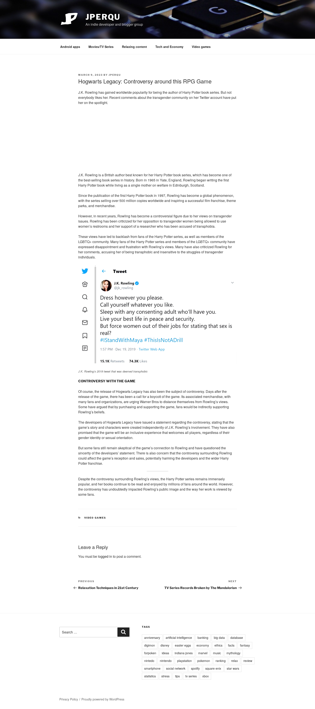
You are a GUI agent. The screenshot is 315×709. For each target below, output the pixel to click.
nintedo (149, 661)
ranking (221, 661)
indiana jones (184, 653)
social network (175, 668)
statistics (150, 676)
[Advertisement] (157, 140)
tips (177, 676)
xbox (205, 676)
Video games (201, 46)
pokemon (203, 661)
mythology (233, 653)
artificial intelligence (179, 637)
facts (231, 645)
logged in (105, 556)
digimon (149, 645)
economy (202, 645)
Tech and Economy (169, 46)
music (217, 653)
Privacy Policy (68, 699)
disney (164, 645)
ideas (165, 653)
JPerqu (103, 17)
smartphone (152, 668)
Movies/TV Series (101, 46)
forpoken (150, 653)
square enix (213, 668)
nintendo (166, 661)
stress (165, 676)
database (236, 637)
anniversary (152, 637)
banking (203, 637)
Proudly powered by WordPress (102, 699)
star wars (233, 668)
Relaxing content (134, 46)
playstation (184, 661)
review (247, 661)
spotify (195, 668)
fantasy (245, 645)
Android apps (70, 46)
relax (234, 661)
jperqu (115, 74)
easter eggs (183, 645)
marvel (202, 653)
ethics (218, 645)
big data (219, 637)
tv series (191, 676)
